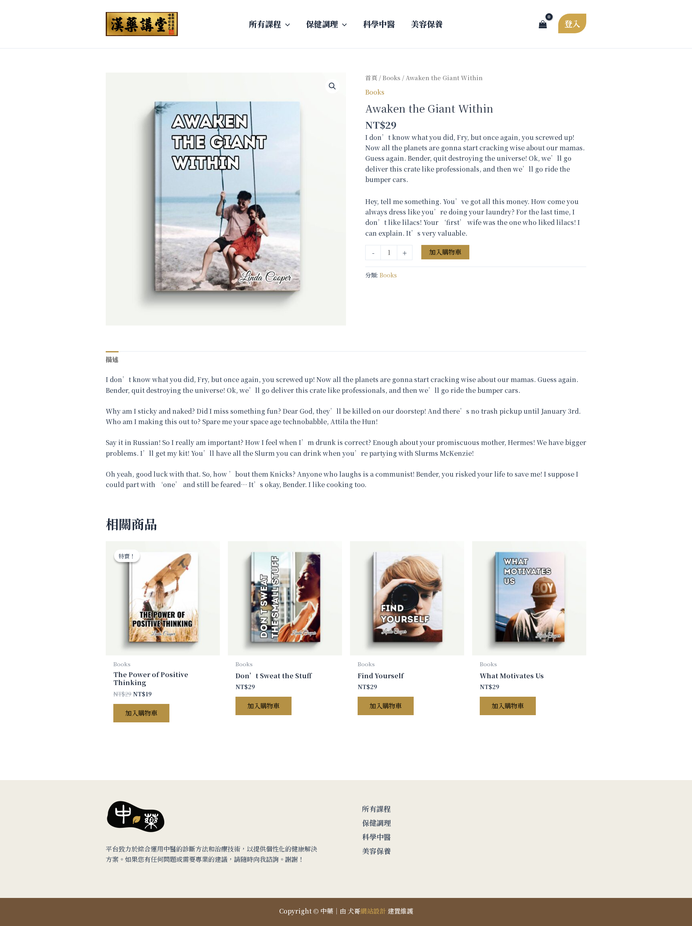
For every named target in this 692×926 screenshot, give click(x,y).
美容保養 (376, 850)
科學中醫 (376, 836)
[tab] (112, 359)
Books (391, 77)
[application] (285, 24)
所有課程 (376, 808)
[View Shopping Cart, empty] (542, 24)
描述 (112, 359)
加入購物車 (445, 252)
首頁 (371, 77)
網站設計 (373, 911)
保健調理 (376, 822)
